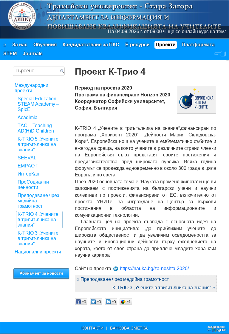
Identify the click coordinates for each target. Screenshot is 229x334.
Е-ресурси (137, 44)
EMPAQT (28, 165)
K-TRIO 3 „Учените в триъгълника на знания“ (38, 238)
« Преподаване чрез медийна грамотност (123, 279)
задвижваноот (217, 328)
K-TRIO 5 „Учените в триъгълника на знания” (38, 144)
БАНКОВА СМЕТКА (129, 328)
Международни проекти (31, 88)
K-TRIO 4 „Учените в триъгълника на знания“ (38, 219)
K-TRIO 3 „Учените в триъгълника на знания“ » (163, 287)
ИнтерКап (28, 173)
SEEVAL (27, 157)
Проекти (166, 44)
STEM (10, 53)
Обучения (45, 44)
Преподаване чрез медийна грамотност (38, 201)
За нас (19, 44)
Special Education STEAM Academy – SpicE (38, 104)
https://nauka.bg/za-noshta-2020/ (154, 268)
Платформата (198, 44)
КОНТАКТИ (92, 328)
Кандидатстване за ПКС (91, 44)
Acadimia (28, 117)
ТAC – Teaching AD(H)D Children (36, 128)
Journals (33, 53)
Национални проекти (38, 251)
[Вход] (220, 54)
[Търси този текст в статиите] (61, 71)
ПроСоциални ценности (33, 184)
